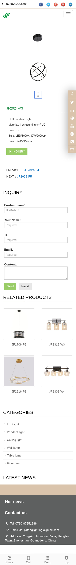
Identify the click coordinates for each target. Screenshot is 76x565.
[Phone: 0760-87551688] (72, 142)
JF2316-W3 (57, 344)
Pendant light (15, 432)
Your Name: (12, 220)
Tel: (7, 234)
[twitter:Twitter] (72, 102)
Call (28, 562)
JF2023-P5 (24, 176)
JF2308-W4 (57, 391)
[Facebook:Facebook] (72, 94)
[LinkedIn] (72, 110)
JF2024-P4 (31, 170)
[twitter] (48, 4)
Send (10, 286)
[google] (56, 4)
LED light (13, 424)
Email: (8, 249)
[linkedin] (71, 4)
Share (9, 562)
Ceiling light (14, 439)
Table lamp (14, 455)
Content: (10, 264)
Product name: (14, 205)
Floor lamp (14, 463)
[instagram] (72, 126)
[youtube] (63, 4)
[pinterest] (72, 118)
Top (66, 562)
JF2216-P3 (19, 391)
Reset (25, 286)
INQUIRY (18, 151)
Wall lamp (13, 447)
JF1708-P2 (19, 344)
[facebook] (41, 4)
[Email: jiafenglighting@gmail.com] (72, 149)
